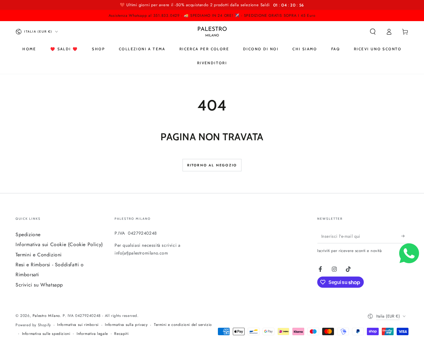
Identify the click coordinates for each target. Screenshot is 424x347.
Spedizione (28, 234)
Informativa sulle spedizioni (46, 333)
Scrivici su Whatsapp (39, 284)
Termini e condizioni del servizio (183, 324)
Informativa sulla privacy (126, 324)
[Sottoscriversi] (404, 236)
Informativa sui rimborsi (77, 324)
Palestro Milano (46, 315)
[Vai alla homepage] (212, 31)
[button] (373, 31)
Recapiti (121, 333)
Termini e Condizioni (39, 254)
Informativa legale (92, 333)
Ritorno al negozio (212, 165)
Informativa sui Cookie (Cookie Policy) (59, 244)
